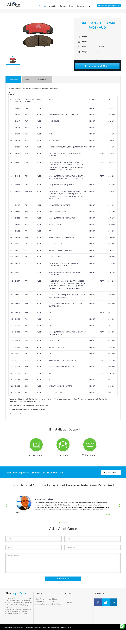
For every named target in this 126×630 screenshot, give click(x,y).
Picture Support (36, 455)
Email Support (63, 455)
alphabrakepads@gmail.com (110, 6)
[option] (38, 36)
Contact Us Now (110, 472)
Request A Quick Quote (97, 66)
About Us (52, 6)
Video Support (89, 455)
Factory (67, 599)
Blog (71, 6)
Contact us (80, 6)
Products (42, 6)
